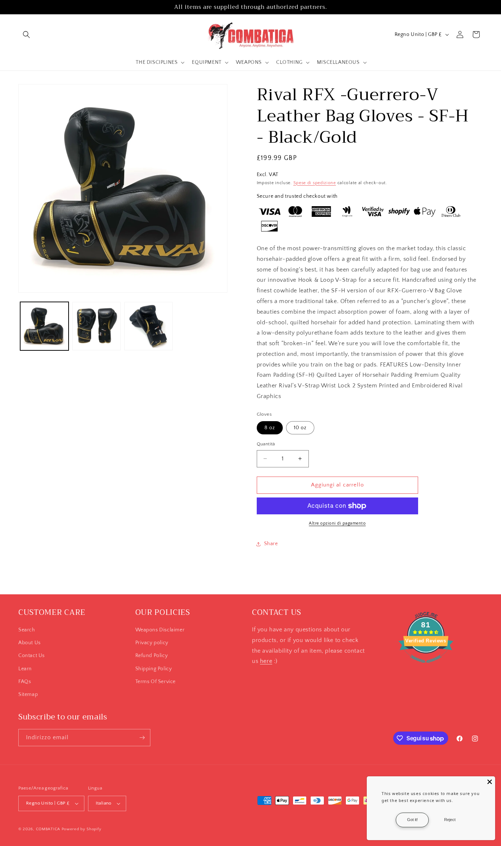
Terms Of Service (155, 682)
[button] (26, 34)
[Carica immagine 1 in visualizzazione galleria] (44, 326)
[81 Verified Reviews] (425, 666)
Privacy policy (151, 643)
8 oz (269, 428)
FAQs (24, 682)
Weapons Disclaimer (160, 630)
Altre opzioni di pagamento (337, 523)
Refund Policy (151, 656)
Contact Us (31, 656)
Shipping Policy (153, 669)
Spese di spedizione (314, 182)
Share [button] (271, 544)
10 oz (300, 428)
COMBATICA (48, 829)
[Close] (489, 781)
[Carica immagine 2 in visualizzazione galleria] (96, 326)
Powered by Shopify (82, 829)
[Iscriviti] (142, 737)
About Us (29, 643)
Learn (25, 669)
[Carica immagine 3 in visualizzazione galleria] (148, 326)
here (266, 661)
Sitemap (28, 694)
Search (26, 630)
